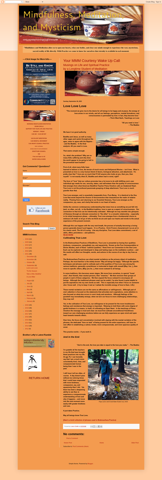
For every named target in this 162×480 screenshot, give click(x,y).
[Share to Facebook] (99, 426)
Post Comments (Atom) (80, 446)
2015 (27, 320)
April (28, 292)
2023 (27, 248)
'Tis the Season (32, 271)
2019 (27, 308)
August (29, 281)
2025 (27, 242)
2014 (27, 323)
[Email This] (91, 426)
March (29, 295)
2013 (27, 326)
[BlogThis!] (94, 426)
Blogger (90, 464)
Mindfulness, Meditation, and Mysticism (73, 20)
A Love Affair (31, 277)
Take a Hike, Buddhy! (34, 274)
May (28, 289)
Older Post (135, 443)
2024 (27, 245)
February (30, 298)
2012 (27, 329)
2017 (27, 314)
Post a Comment (72, 438)
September (31, 265)
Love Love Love (32, 268)
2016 (27, 317)
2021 (27, 254)
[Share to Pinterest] (101, 426)
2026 (27, 239)
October (30, 262)
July (28, 283)
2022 (27, 251)
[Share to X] (96, 426)
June (29, 286)
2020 (27, 305)
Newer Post (68, 443)
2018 (27, 311)
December (30, 256)
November (30, 259)
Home (102, 443)
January (30, 301)
